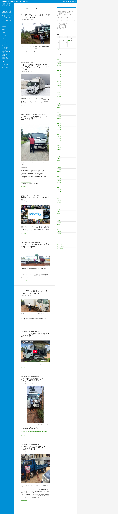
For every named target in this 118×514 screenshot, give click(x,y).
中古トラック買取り (29, 62)
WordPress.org (60, 248)
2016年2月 (59, 187)
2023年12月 (59, 96)
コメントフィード (60, 246)
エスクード (4, 32)
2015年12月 (59, 191)
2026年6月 (59, 61)
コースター (4, 36)
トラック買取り (23, 62)
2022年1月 (59, 140)
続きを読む (24, 54)
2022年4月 (59, 134)
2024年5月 (59, 85)
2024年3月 (59, 90)
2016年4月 (59, 182)
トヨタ (3, 41)
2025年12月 (59, 70)
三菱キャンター (4, 44)
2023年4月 (59, 112)
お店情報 (22, 114)
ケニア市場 (4, 35)
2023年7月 (59, 105)
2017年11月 (59, 165)
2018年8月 (59, 154)
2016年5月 (59, 180)
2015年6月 (59, 204)
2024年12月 (59, 79)
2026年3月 (59, 65)
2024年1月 (59, 94)
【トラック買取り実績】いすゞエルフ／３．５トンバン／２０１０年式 (35, 66)
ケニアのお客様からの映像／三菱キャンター (35, 334)
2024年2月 (59, 92)
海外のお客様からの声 (42, 114)
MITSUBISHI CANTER (26, 182)
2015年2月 (59, 213)
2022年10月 (59, 123)
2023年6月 (59, 107)
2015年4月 (59, 209)
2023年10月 (59, 98)
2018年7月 (59, 156)
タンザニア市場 (4, 39)
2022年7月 (59, 127)
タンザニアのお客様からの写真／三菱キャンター (35, 447)
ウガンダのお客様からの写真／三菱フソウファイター (35, 379)
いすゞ (3, 28)
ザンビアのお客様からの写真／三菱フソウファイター (35, 292)
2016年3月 (59, 185)
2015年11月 (59, 193)
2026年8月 (59, 56)
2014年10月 (59, 222)
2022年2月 (59, 138)
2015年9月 (59, 198)
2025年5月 (59, 74)
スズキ (3, 38)
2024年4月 (59, 87)
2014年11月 (59, 220)
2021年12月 (59, 143)
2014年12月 (59, 218)
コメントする (30, 19)
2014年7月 (59, 226)
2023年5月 (59, 109)
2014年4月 (59, 233)
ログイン (58, 241)
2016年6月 (59, 178)
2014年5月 (59, 231)
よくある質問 (4, 31)
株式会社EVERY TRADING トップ (68, 1)
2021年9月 (59, 149)
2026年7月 (59, 59)
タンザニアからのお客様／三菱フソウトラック (35, 16)
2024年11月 (59, 81)
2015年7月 (59, 202)
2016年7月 (59, 176)
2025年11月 (59, 72)
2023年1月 (59, 118)
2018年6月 (59, 158)
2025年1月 (59, 76)
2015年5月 (59, 207)
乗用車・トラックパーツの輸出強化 (35, 198)
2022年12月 (59, 120)
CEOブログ (4, 26)
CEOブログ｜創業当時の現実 (6, 20)
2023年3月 (59, 114)
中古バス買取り (4, 48)
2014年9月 (59, 224)
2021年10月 (59, 147)
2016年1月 (59, 189)
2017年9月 (59, 169)
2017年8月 (59, 171)
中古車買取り (4, 50)
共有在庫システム (5, 57)
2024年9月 (59, 83)
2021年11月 (59, 145)
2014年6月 (59, 229)
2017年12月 (59, 162)
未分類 (37, 114)
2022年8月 (59, 125)
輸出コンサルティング (5, 67)
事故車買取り (4, 55)
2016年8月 (59, 173)
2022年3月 (59, 136)
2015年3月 (59, 211)
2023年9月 (59, 101)
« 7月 (58, 49)
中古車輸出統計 (4, 54)
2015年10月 (59, 196)
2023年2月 (59, 116)
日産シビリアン (4, 60)
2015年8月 (59, 200)
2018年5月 (59, 160)
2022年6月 (59, 129)
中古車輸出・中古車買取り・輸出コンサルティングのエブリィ (17, 1)
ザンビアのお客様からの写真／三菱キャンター (35, 117)
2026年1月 (59, 68)
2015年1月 (59, 215)
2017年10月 (59, 167)
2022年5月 (59, 132)
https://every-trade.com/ (64, 29)
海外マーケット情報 (5, 64)
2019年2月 (59, 151)
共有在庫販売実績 (5, 58)
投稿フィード (59, 244)
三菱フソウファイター (5, 45)
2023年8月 (59, 103)
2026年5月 (59, 63)
